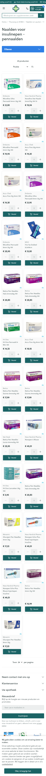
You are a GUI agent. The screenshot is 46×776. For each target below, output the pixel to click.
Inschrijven (23, 715)
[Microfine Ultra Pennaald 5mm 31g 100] (34, 181)
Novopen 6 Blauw (32, 439)
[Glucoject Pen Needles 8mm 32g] (12, 625)
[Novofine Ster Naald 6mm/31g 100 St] (34, 84)
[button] (23, 49)
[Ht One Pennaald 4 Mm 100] (12, 327)
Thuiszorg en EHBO (16, 22)
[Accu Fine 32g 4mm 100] (34, 132)
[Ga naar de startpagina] (16, 8)
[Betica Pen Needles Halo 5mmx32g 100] (34, 473)
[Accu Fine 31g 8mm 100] (34, 327)
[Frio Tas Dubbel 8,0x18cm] (34, 230)
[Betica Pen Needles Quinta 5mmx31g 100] (12, 376)
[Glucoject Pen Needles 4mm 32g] (12, 522)
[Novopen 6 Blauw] (34, 425)
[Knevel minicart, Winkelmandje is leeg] (32, 8)
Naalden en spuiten (33, 22)
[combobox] (20, 15)
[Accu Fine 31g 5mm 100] (12, 181)
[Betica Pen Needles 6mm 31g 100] (34, 574)
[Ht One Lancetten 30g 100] (12, 473)
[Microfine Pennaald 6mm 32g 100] (12, 132)
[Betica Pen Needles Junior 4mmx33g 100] (12, 425)
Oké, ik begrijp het (23, 771)
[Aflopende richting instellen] (32, 67)
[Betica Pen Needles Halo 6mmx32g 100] (12, 279)
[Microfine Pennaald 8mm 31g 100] (12, 230)
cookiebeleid (7, 764)
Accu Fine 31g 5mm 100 (12, 196)
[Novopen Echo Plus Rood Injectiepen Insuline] (34, 522)
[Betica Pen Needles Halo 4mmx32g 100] (34, 279)
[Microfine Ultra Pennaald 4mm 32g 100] (12, 84)
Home (4, 22)
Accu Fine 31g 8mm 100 (34, 342)
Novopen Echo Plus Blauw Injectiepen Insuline (10, 591)
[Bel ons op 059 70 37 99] (27, 8)
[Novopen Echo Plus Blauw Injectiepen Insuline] (12, 574)
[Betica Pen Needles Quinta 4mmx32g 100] (34, 376)
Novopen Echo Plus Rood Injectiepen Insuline (32, 539)
